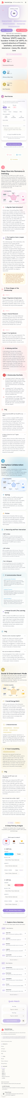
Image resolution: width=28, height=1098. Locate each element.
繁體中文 (4, 1073)
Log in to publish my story (15, 134)
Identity (6, 863)
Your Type (14, 1006)
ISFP (9, 107)
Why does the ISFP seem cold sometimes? (9, 776)
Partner (5, 111)
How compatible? (6, 114)
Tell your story (6, 125)
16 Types (3, 1048)
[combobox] (14, 860)
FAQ (2, 1053)
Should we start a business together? (11, 635)
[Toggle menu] (25, 2)
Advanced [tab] (21, 870)
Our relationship (6, 109)
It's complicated (21, 117)
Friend (10, 111)
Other (21, 111)
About (2, 1058)
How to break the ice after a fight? (10, 798)
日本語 (3, 1070)
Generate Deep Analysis (15, 910)
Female (19, 854)
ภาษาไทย (3, 1078)
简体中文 (4, 1074)
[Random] (23, 1021)
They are (14, 105)
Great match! (6, 117)
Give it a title (5, 120)
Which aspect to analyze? (14, 837)
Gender (6, 851)
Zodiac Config (8, 870)
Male (9, 854)
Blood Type (7, 857)
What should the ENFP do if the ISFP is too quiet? (12, 414)
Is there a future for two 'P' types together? (10, 435)
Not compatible (13, 117)
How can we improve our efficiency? (11, 651)
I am (4, 105)
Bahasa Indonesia (6, 1076)
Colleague (15, 111)
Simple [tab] (16, 870)
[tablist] (19, 870)
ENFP (5, 107)
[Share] (3, 1094)
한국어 (3, 1071)
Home (2, 1046)
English (3, 1068)
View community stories (15, 144)
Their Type (14, 1012)
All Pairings (3, 1051)
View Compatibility (11, 1021)
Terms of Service (4, 1061)
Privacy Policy (4, 1063)
